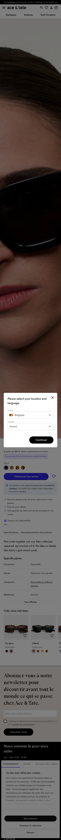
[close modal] (52, 397)
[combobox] (30, 415)
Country (10, 410)
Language (11, 422)
